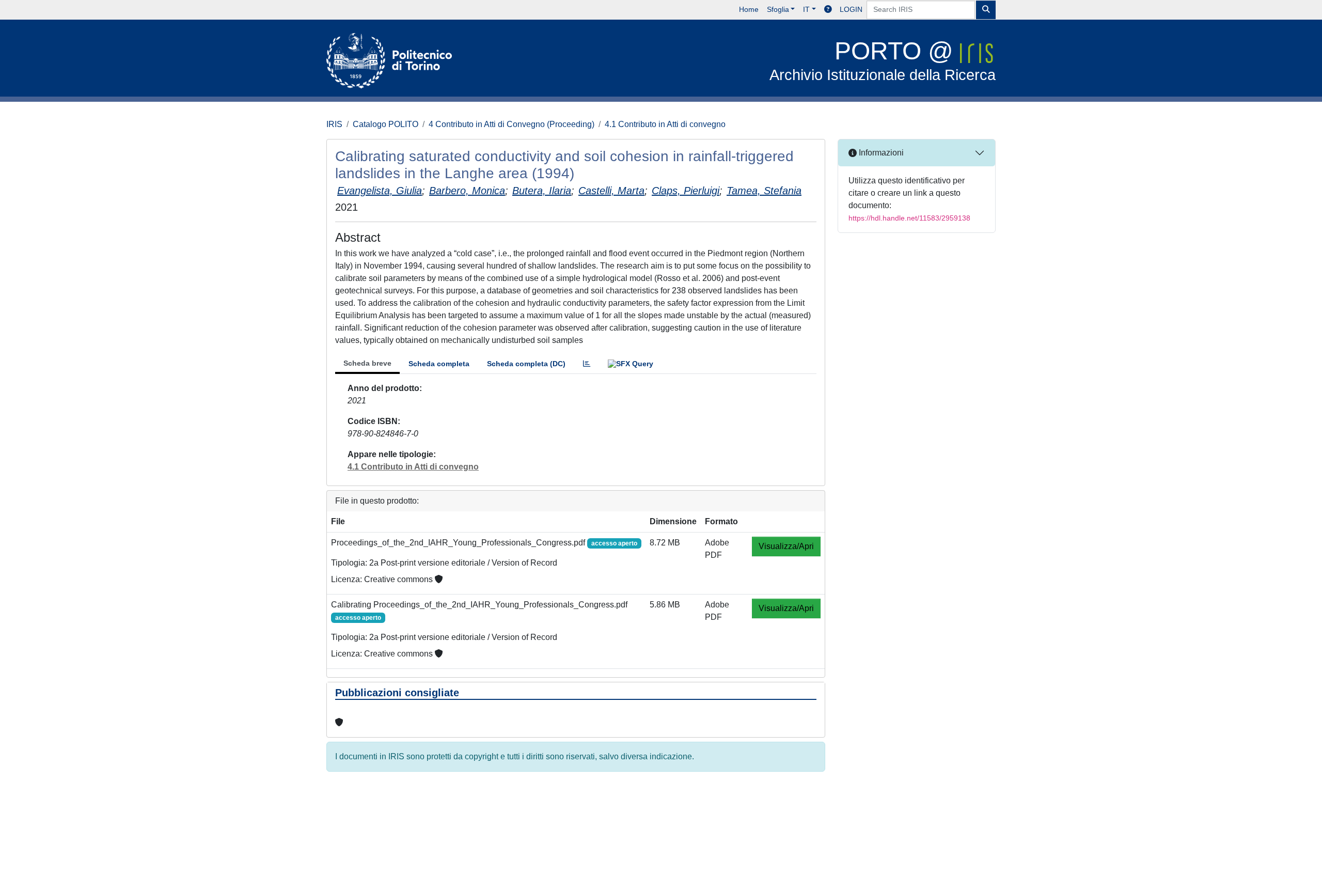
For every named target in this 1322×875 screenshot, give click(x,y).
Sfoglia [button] (778, 9)
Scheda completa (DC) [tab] (526, 364)
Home (749, 9)
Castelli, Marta (611, 190)
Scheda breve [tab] (367, 363)
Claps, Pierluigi (685, 190)
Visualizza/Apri (786, 546)
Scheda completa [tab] (438, 364)
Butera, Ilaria (541, 190)
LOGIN (851, 9)
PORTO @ (882, 60)
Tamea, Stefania (764, 190)
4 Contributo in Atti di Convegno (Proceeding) (511, 124)
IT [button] (806, 9)
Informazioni (880, 152)
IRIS (334, 124)
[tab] (586, 364)
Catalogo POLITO (385, 124)
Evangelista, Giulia (379, 190)
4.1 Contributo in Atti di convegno (665, 124)
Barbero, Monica (467, 190)
